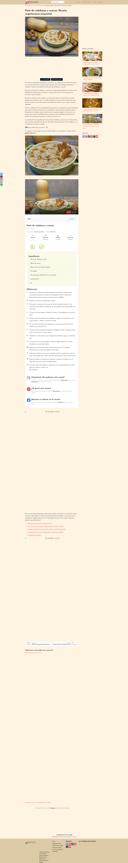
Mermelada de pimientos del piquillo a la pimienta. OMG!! (45, 532)
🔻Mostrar (71, 218)
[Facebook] (1, 174)
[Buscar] (63, 2)
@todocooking (64, 380)
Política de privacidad (57, 845)
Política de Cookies (57, 847)
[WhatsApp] (1, 184)
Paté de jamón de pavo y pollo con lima (40, 523)
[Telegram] (1, 182)
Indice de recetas (86, 2)
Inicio (78, 2)
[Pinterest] (1, 179)
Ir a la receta (46, 79)
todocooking (60, 402)
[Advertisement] (51, 67)
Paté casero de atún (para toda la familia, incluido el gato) (45, 526)
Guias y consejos (97, 2)
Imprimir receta (57, 79)
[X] (1, 176)
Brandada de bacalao (34, 535)
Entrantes (53, 808)
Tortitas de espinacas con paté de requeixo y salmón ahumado (46, 529)
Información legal (56, 843)
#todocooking (34, 381)
